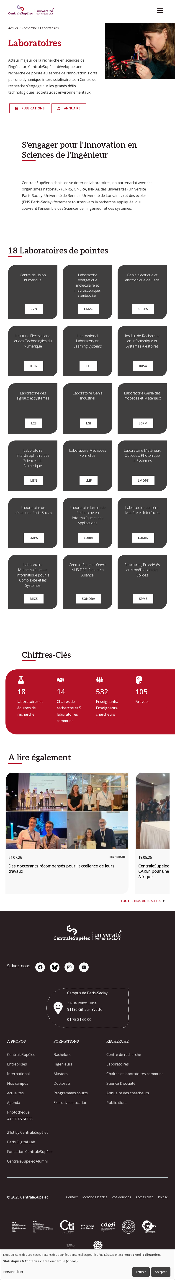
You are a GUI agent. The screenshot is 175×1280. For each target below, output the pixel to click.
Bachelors (62, 1054)
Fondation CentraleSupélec (30, 1151)
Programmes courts (71, 1092)
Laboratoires (117, 1064)
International (18, 1073)
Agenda (13, 1102)
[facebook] (40, 967)
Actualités (15, 1092)
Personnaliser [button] (13, 1271)
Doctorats (62, 1083)
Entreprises (17, 1064)
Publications (116, 1102)
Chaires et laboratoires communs (134, 1073)
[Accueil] (31, 10)
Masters (61, 1073)
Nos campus (17, 1083)
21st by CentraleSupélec (27, 1132)
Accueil (13, 28)
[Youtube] (84, 967)
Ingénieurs (63, 1064)
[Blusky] (54, 967)
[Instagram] (69, 967)
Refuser (141, 1272)
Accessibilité (144, 1197)
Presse (163, 1197)
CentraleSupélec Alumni (27, 1161)
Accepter (161, 1272)
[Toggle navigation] (162, 9)
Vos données (121, 1197)
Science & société (120, 1083)
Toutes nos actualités (140, 901)
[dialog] (87, 1265)
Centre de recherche (123, 1054)
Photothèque (18, 1112)
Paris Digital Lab (21, 1141)
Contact (72, 1197)
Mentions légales (94, 1197)
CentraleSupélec (21, 1054)
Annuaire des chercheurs (127, 1092)
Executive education (70, 1102)
